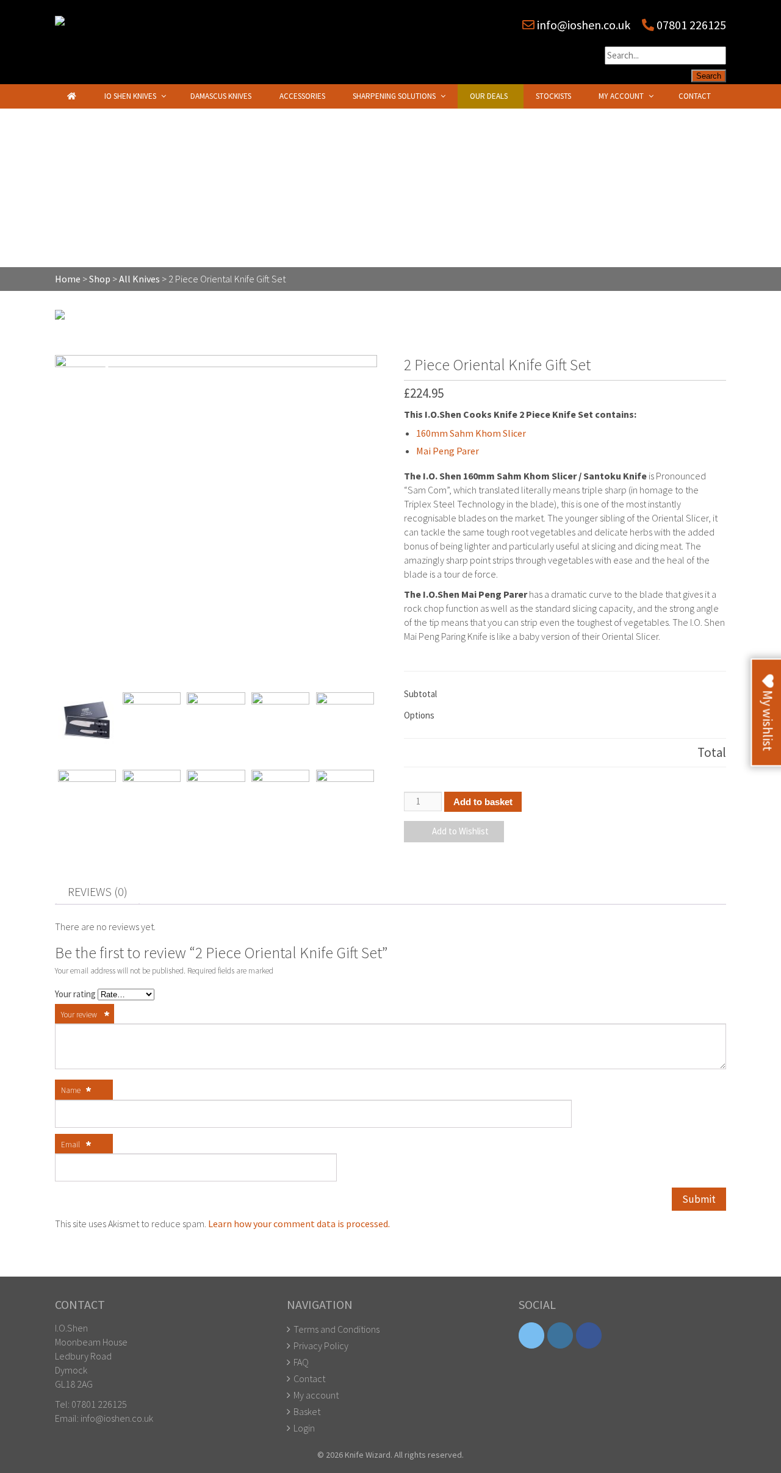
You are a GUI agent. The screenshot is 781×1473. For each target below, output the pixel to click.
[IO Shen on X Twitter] (531, 1335)
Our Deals (489, 96)
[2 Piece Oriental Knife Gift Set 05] (280, 799)
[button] (454, 831)
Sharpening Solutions (394, 96)
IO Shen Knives (130, 96)
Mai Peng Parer (447, 451)
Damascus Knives (220, 96)
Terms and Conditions (336, 1329)
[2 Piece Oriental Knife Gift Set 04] (216, 799)
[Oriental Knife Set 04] (216, 721)
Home (68, 279)
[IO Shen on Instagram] (560, 1335)
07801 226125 (690, 24)
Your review (85, 1015)
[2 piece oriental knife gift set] (280, 721)
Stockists (553, 96)
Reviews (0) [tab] (98, 891)
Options (419, 715)
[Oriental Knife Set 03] (345, 721)
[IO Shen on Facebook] (589, 1335)
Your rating (76, 994)
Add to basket (483, 802)
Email (76, 1145)
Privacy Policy (320, 1345)
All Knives (139, 279)
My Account (621, 96)
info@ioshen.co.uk (583, 24)
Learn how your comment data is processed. (299, 1223)
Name (76, 1091)
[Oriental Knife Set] (216, 516)
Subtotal (420, 694)
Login (304, 1428)
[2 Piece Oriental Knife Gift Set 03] (152, 799)
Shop (99, 279)
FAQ (301, 1362)
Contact (694, 96)
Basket (306, 1411)
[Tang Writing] (345, 799)
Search (708, 76)
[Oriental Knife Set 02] (152, 721)
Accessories (302, 96)
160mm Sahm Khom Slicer (471, 433)
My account (316, 1395)
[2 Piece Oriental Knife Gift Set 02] (87, 799)
